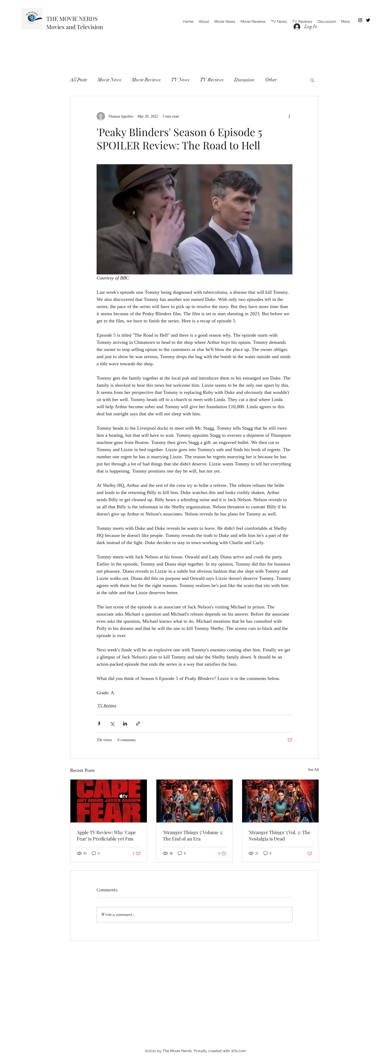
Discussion (244, 80)
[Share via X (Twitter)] (112, 723)
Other (271, 80)
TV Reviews (212, 80)
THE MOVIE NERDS (72, 19)
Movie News (109, 80)
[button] (312, 80)
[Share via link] (138, 723)
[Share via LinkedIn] (125, 723)
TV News (180, 80)
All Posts (78, 80)
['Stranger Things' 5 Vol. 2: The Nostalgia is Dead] (280, 801)
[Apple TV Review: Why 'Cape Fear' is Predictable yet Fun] (108, 801)
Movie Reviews (146, 80)
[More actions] (289, 116)
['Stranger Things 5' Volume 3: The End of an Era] (194, 801)
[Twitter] (368, 20)
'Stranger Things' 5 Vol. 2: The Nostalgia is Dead (279, 835)
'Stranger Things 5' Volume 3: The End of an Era (193, 835)
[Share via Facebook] (99, 723)
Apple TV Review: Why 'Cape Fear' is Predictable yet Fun (106, 835)
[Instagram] (360, 20)
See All (313, 770)
